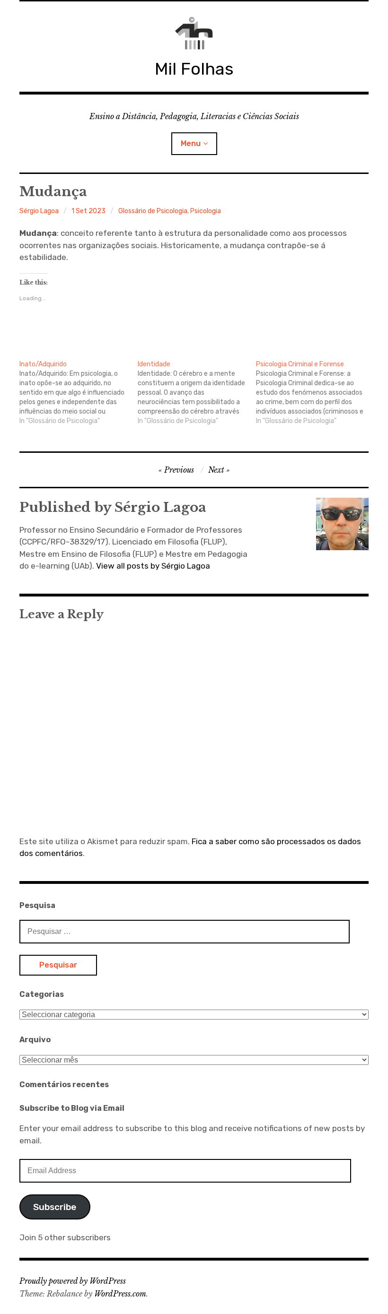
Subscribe (54, 1207)
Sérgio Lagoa (39, 211)
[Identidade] (197, 393)
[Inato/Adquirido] (78, 393)
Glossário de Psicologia (152, 211)
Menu (191, 143)
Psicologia (205, 211)
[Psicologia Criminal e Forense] (315, 393)
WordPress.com (120, 1293)
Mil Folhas (194, 69)
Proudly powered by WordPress (72, 1281)
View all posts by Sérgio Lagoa (153, 566)
